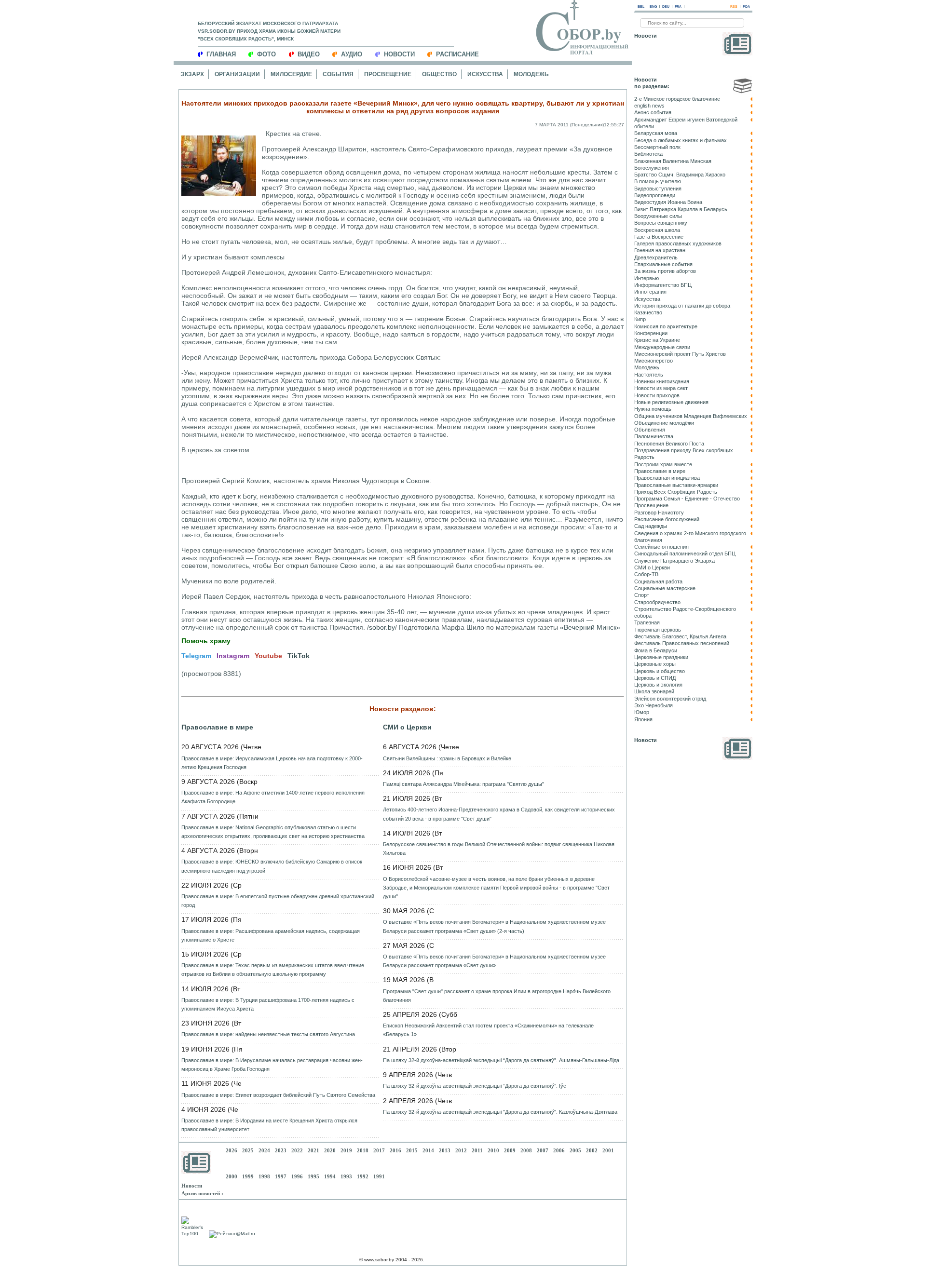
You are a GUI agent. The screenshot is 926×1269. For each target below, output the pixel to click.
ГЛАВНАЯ (221, 54)
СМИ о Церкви (407, 727)
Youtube (268, 656)
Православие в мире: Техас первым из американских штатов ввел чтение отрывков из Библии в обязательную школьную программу (272, 969)
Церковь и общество (659, 671)
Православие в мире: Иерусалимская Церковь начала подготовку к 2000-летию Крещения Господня (272, 763)
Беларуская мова (655, 133)
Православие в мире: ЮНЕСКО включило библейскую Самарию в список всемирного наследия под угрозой (271, 866)
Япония (643, 719)
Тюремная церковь (657, 630)
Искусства (485, 74)
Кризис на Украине (657, 340)
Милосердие (291, 74)
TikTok (298, 656)
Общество (439, 74)
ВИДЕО (309, 54)
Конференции (650, 333)
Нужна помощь (652, 409)
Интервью (646, 278)
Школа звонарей (654, 691)
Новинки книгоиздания (661, 381)
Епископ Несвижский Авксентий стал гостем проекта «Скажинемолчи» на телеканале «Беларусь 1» (488, 1030)
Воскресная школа (657, 230)
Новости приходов (657, 395)
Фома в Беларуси (655, 650)
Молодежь (531, 74)
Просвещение (387, 74)
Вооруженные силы (658, 216)
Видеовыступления (657, 188)
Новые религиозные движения (671, 402)
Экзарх (192, 74)
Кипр (640, 319)
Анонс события (652, 112)
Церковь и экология (658, 685)
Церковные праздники (661, 657)
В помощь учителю (657, 181)
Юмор (641, 712)
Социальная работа (658, 581)
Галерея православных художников (678, 243)
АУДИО (351, 54)
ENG (653, 6)
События (338, 74)
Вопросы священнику (660, 223)
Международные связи (662, 347)
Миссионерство (653, 361)
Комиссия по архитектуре (665, 326)
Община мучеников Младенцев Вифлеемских (690, 416)
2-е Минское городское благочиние (677, 99)
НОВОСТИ (399, 54)
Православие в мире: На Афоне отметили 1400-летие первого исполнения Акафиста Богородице (273, 797)
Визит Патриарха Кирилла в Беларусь (680, 209)
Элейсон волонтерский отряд (670, 699)
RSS (733, 6)
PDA (746, 6)
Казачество (648, 312)
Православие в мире (217, 727)
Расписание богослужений (666, 519)
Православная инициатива (667, 478)
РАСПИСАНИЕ (457, 54)
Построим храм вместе (663, 464)
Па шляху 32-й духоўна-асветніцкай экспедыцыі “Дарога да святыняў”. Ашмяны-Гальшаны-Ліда (501, 1060)
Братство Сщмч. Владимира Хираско (679, 174)
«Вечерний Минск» (590, 627)
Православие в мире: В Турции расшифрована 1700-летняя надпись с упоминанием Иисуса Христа (267, 1004)
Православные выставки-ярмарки (676, 485)
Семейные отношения (661, 547)
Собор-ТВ (646, 574)
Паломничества (653, 436)
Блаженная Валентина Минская (672, 161)
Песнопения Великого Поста (669, 443)
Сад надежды (650, 526)
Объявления (649, 429)
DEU (665, 6)
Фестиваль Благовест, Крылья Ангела (680, 636)
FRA (678, 6)
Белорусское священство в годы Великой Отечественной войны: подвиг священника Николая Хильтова (498, 848)
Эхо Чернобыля (653, 705)
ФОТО (266, 54)
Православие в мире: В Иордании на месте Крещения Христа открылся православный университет (269, 1125)
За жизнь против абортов (665, 271)
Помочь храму (206, 641)
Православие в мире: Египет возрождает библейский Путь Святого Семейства (278, 1095)
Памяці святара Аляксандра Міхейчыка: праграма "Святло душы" (463, 784)
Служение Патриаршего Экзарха (674, 561)
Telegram (196, 656)
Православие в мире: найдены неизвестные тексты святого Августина (268, 1034)
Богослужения (651, 168)
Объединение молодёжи (664, 423)
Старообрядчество (657, 602)
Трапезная (647, 622)
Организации (237, 74)
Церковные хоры (655, 664)
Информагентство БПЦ (663, 285)
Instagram (233, 656)
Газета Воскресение (658, 237)
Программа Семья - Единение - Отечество (687, 498)
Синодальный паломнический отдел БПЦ (684, 553)
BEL (641, 6)
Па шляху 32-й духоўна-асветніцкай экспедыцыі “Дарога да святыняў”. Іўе (474, 1086)
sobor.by (382, 627)
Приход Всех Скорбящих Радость (675, 492)
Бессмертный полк (657, 147)
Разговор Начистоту (659, 512)
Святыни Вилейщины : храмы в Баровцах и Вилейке (447, 758)
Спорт (641, 595)
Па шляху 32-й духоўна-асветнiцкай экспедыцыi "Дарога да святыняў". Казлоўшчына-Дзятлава (500, 1112)
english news (649, 105)
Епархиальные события (663, 264)
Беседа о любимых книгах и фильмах (680, 140)
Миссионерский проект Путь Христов (680, 354)
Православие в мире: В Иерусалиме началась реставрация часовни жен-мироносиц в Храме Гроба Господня (272, 1064)
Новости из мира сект (661, 388)
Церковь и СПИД (655, 678)
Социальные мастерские (664, 588)
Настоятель (648, 375)
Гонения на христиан (659, 250)
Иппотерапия (650, 292)
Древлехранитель (656, 257)
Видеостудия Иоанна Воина (668, 202)
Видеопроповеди (654, 195)
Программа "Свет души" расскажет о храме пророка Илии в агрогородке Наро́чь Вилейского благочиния (497, 995)
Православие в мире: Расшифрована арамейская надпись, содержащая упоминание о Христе (270, 935)
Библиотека (648, 154)
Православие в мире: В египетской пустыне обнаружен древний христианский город (277, 900)
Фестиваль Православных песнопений (681, 643)
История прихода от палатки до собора (682, 306)
